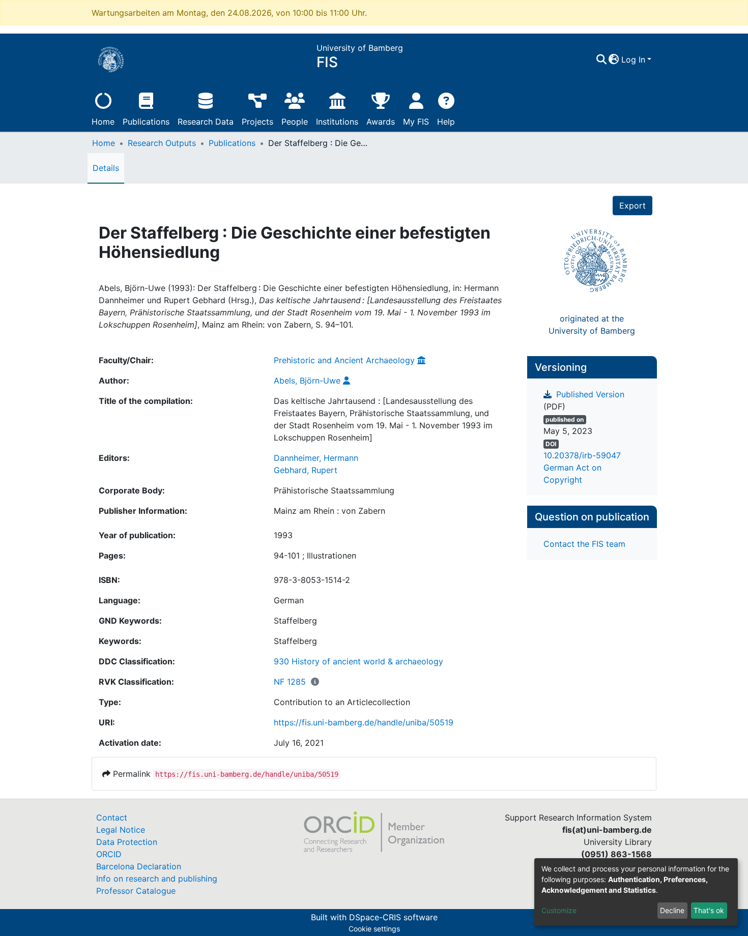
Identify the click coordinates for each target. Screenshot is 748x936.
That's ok (709, 910)
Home (103, 121)
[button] (614, 59)
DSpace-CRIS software (393, 917)
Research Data (206, 121)
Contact (111, 817)
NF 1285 (290, 682)
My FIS (416, 121)
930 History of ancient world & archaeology (358, 661)
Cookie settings (374, 928)
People (294, 121)
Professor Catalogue (136, 891)
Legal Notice (120, 830)
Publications (146, 121)
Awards (380, 121)
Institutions (337, 121)
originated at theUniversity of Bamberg (592, 324)
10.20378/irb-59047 (582, 455)
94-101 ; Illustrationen (315, 555)
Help (446, 121)
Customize (559, 910)
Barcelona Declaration (138, 866)
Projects (257, 121)
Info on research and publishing (156, 878)
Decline (672, 910)
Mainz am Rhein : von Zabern (329, 511)
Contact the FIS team (584, 544)
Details (106, 168)
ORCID (109, 854)
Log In (633, 59)
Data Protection (126, 842)
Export (632, 205)
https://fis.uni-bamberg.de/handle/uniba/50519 (363, 722)
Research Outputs (162, 143)
